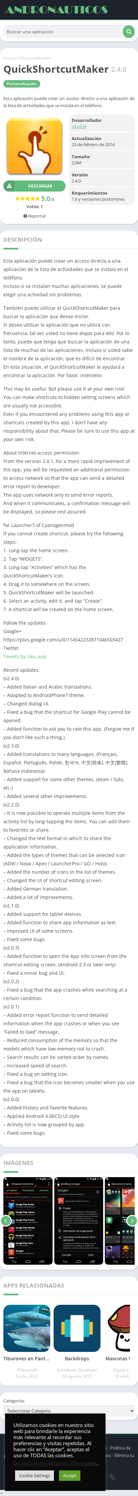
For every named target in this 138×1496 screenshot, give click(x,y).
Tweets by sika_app (25, 656)
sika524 (79, 126)
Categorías (13, 1401)
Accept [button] (69, 1475)
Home (9, 58)
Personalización (35, 58)
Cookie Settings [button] (34, 1475)
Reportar (36, 216)
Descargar (40, 186)
